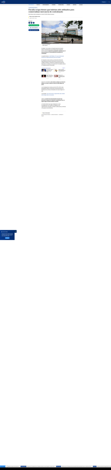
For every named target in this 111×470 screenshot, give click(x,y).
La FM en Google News (34, 27)
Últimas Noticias (2, 466)
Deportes (74, 4)
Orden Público (31, 4)
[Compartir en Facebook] (29, 23)
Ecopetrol (75, 466)
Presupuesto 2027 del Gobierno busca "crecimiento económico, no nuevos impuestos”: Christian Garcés (21, 466)
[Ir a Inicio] (3, 2)
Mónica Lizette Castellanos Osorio (34, 16)
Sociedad (81, 4)
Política (38, 4)
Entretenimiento (46, 4)
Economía (53, 4)
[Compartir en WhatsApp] (34, 23)
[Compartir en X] (31, 23)
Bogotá (42, 115)
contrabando (61, 114)
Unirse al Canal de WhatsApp (34, 25)
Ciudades (68, 4)
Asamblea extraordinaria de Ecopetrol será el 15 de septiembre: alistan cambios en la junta (90, 466)
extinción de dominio (54, 114)
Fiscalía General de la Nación (45, 114)
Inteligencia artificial (107, 466)
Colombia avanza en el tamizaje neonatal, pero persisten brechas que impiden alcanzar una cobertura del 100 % (57, 466)
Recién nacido (39, 466)
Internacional (61, 4)
